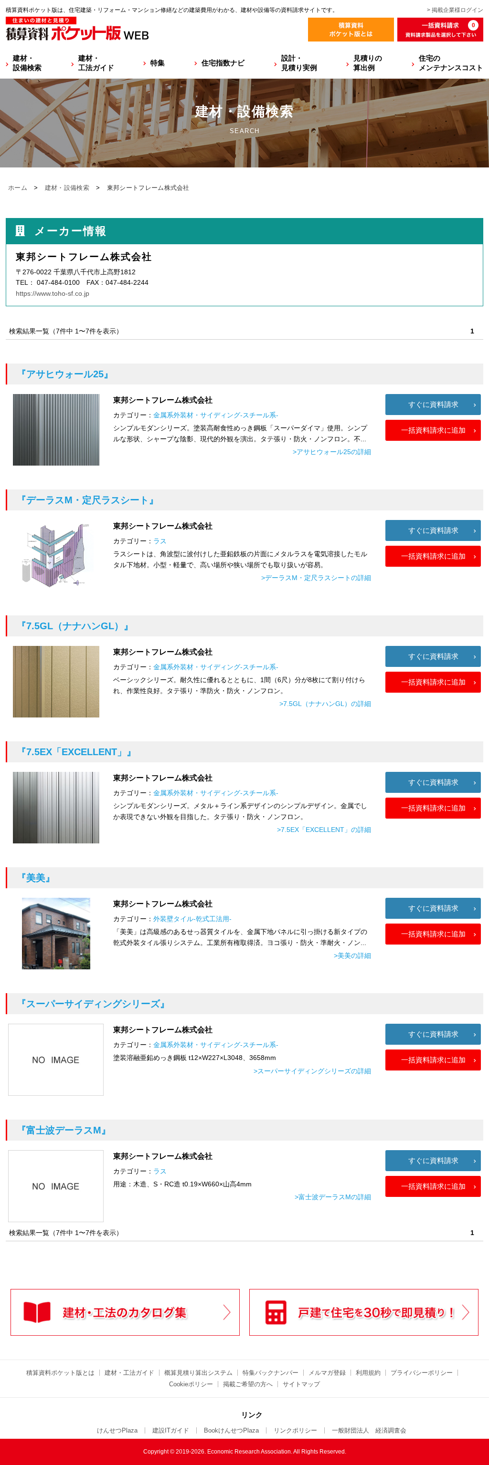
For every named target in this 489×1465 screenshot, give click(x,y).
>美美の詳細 (352, 955)
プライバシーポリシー (422, 1372)
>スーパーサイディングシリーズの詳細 (312, 1071)
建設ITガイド (170, 1430)
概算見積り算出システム (198, 1372)
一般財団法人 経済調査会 (369, 1430)
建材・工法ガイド (96, 63)
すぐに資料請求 (433, 404)
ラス (160, 541)
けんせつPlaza (117, 1430)
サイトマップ (301, 1384)
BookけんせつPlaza (231, 1430)
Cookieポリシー (191, 1384)
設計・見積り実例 (299, 63)
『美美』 (36, 878)
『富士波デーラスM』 (64, 1130)
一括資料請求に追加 (433, 430)
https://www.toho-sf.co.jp (52, 293)
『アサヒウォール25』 (65, 374)
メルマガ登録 (327, 1372)
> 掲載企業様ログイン (455, 10)
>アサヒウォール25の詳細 (332, 452)
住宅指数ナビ (223, 63)
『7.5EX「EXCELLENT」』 (76, 752)
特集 (157, 63)
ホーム (17, 187)
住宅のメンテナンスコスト (451, 63)
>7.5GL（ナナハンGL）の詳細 (325, 703)
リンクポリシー (295, 1430)
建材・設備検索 (27, 63)
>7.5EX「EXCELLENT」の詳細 (324, 829)
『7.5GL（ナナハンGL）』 (75, 626)
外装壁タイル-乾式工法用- (192, 919)
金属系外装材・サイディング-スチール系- (215, 415)
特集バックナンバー (270, 1372)
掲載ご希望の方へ (248, 1384)
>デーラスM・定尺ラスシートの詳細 (316, 578)
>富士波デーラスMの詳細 (333, 1197)
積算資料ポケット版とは (60, 1372)
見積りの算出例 (367, 63)
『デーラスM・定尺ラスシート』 (88, 500)
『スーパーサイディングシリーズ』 (93, 1003)
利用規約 (368, 1372)
